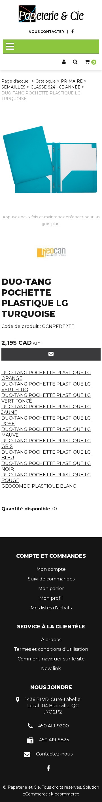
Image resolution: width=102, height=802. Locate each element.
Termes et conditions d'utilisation (51, 649)
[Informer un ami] (51, 354)
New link (51, 668)
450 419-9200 (53, 726)
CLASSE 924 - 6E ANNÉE (55, 87)
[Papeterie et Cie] (51, 14)
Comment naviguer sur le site (51, 659)
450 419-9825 (54, 739)
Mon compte (51, 569)
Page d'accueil (15, 81)
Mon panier (51, 588)
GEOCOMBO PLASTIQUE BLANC (38, 486)
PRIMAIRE (72, 81)
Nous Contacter (46, 32)
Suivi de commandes (51, 579)
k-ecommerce (65, 794)
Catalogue (45, 81)
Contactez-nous (54, 754)
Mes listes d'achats (51, 608)
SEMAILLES (13, 87)
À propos (51, 639)
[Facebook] (48, 768)
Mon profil (51, 598)
